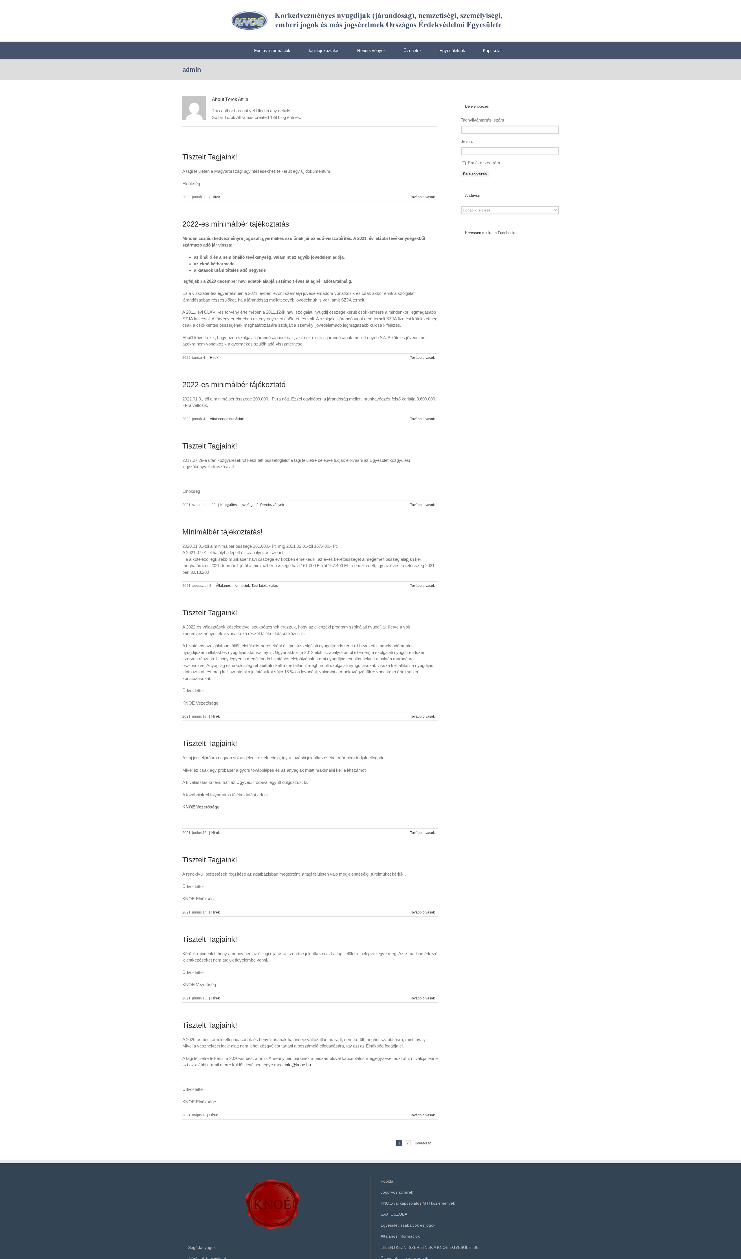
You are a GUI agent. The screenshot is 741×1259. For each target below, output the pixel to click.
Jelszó (467, 141)
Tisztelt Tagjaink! (209, 156)
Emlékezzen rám (484, 162)
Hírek (216, 197)
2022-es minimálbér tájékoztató (233, 384)
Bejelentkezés (475, 174)
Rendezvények (272, 505)
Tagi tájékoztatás (265, 586)
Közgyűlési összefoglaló (239, 505)
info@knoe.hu (298, 1064)
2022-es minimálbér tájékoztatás (235, 224)
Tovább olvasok (422, 197)
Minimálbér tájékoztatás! (222, 532)
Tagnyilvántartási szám (482, 119)
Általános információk (227, 419)
